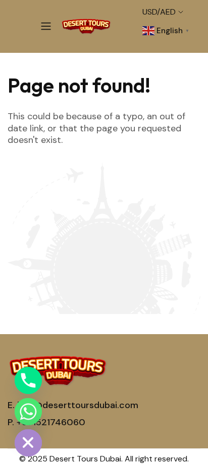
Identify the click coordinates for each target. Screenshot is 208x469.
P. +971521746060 (46, 422)
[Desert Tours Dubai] (86, 26)
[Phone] (28, 380)
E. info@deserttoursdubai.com (73, 405)
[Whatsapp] (28, 411)
